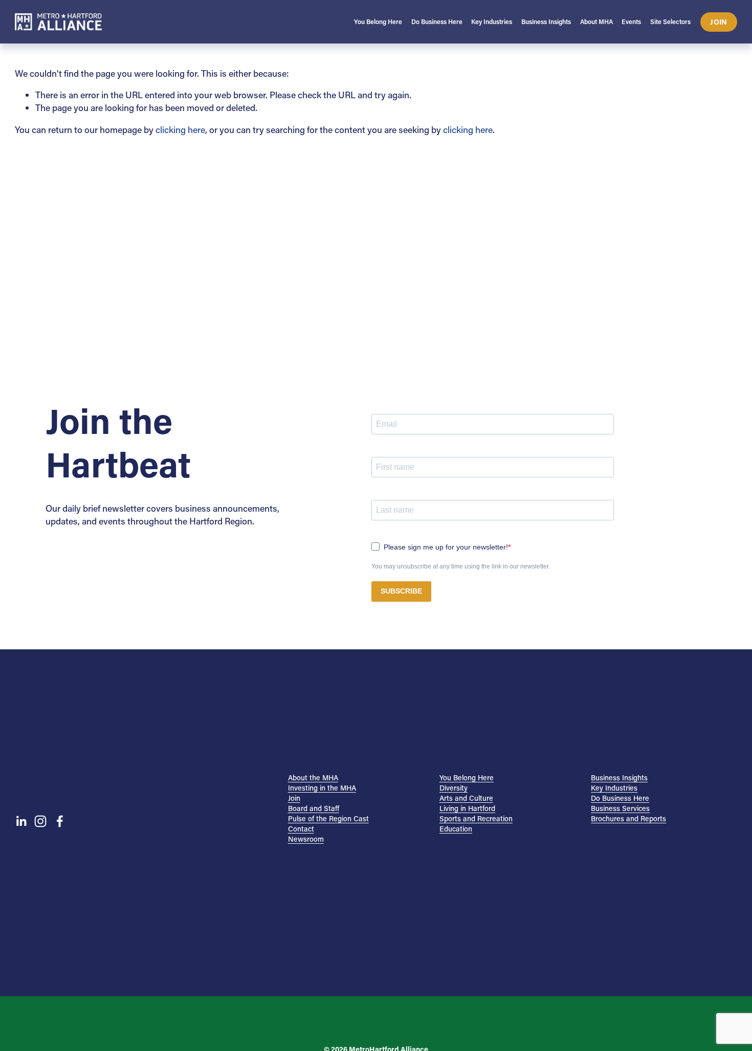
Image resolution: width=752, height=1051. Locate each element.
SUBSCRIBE (401, 591)
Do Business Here (620, 798)
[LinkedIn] (21, 821)
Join (718, 22)
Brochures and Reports (628, 818)
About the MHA (313, 777)
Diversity (453, 788)
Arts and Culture (466, 798)
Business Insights (619, 777)
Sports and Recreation (476, 818)
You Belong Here (466, 777)
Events (631, 21)
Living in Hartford (467, 808)
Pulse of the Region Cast (328, 818)
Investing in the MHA (322, 788)
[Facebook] (60, 821)
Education (455, 829)
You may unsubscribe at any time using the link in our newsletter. (460, 566)
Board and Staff (313, 808)
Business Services (620, 808)
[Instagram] (40, 821)
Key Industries (614, 788)
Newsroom (306, 839)
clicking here (180, 129)
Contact (301, 829)
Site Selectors (670, 21)
